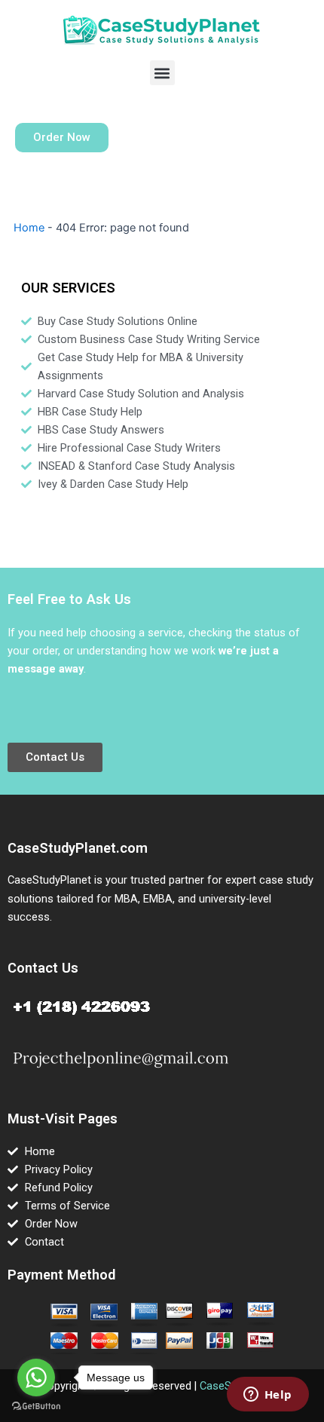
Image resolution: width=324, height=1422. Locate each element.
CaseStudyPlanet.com (78, 848)
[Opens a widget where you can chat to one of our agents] (267, 1395)
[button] (162, 72)
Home (29, 227)
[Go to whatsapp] (36, 1377)
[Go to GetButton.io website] (36, 1406)
